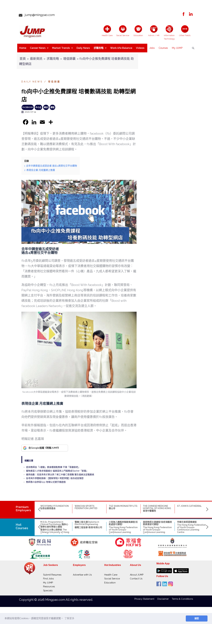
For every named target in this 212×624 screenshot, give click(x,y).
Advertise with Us (82, 574)
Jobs (152, 47)
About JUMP (136, 574)
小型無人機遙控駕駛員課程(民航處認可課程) (123, 523)
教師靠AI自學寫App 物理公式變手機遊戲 (46, 482)
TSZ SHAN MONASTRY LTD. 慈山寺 (123, 507)
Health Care (110, 574)
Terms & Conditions (182, 599)
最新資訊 (36, 59)
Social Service (112, 578)
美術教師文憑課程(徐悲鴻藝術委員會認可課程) (157, 523)
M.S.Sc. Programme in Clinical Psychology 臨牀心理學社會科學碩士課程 (54, 524)
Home (22, 47)
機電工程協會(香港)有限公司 (88, 527)
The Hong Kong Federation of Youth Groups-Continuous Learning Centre (123, 531)
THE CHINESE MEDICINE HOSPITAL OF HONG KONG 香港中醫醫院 (157, 508)
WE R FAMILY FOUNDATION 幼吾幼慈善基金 (54, 507)
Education (110, 582)
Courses (163, 47)
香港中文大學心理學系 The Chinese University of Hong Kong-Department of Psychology (54, 533)
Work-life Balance (121, 47)
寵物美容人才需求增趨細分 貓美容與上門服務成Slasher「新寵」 (57, 471)
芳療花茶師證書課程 (187, 522)
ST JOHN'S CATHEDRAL (189, 506)
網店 (46, 107)
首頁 (23, 59)
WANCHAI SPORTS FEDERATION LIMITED (86, 507)
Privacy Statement (145, 599)
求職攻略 (99, 47)
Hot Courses (22, 526)
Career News (37, 47)
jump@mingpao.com (38, 15)
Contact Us (136, 578)
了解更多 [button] (69, 618)
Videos (140, 47)
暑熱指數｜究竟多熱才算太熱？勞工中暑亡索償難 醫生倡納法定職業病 (60, 474)
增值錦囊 (69, 59)
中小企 (38, 107)
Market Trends (61, 47)
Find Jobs (48, 578)
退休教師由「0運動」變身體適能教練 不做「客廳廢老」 (53, 467)
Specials (47, 590)
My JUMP (177, 47)
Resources (49, 586)
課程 (52, 107)
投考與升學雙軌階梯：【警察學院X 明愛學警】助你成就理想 (54, 478)
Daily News (83, 47)
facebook (27, 107)
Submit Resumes (52, 574)
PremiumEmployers (23, 508)
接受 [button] (196, 618)
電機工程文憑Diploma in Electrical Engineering (87, 523)
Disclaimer (164, 599)
